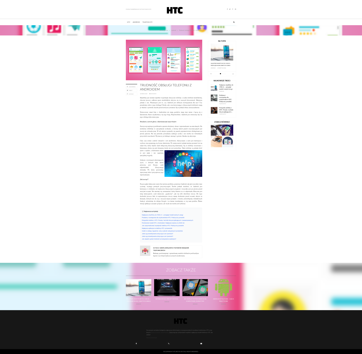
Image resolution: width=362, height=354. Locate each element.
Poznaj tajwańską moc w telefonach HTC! (138, 9)
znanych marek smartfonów (159, 332)
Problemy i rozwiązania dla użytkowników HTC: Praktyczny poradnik (163, 217)
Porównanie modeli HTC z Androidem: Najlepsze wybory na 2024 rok (163, 223)
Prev (211, 75)
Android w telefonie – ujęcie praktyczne (223, 300)
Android (136, 22)
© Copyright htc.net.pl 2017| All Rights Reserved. (181, 351)
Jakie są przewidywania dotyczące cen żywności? (157, 233)
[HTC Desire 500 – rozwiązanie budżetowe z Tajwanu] (216, 143)
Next (233, 75)
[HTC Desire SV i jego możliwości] (227, 143)
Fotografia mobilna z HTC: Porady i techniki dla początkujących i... (226, 112)
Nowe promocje (151, 337)
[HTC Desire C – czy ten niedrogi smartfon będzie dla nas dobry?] (216, 132)
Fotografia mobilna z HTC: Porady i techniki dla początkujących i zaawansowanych (167, 220)
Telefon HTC (147, 22)
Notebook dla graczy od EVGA (167, 299)
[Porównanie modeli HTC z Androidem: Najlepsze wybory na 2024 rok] (227, 132)
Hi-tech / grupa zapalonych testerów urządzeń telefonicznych (171, 249)
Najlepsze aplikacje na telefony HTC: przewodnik (157, 228)
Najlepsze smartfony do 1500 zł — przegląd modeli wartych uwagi (162, 215)
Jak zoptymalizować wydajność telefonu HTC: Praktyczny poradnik (163, 225)
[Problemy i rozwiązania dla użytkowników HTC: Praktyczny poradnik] (222, 52)
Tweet (131, 90)
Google (131, 94)
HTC (128, 22)
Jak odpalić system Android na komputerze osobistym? (159, 239)
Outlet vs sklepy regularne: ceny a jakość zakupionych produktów (162, 231)
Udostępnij (132, 87)
